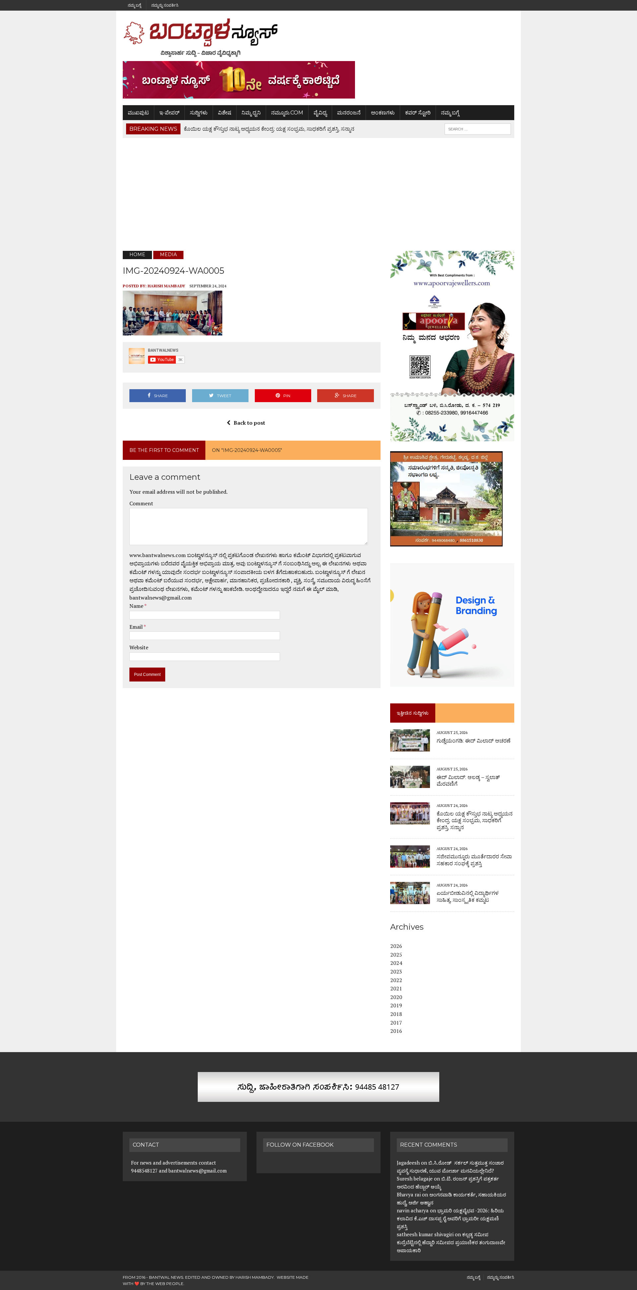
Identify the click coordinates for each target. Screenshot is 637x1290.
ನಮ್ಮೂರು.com (287, 112)
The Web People (164, 1283)
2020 (396, 997)
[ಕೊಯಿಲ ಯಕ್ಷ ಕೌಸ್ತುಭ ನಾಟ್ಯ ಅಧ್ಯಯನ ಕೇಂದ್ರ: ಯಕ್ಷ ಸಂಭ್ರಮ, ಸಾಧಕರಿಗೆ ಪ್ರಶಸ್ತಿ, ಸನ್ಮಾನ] (410, 820)
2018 (396, 1014)
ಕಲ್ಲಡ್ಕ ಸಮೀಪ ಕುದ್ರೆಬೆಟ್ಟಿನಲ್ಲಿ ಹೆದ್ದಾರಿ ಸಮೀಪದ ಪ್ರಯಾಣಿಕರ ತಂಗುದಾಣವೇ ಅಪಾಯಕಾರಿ (451, 1242)
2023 (396, 971)
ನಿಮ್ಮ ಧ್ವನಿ (251, 112)
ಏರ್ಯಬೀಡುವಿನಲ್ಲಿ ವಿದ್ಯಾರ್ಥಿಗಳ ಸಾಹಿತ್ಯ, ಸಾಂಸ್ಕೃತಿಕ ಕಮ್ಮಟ (468, 896)
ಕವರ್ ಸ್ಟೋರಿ (418, 112)
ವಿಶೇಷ (224, 112)
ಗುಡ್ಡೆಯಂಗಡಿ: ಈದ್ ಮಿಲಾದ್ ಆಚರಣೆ (474, 741)
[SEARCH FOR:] (478, 128)
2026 (396, 946)
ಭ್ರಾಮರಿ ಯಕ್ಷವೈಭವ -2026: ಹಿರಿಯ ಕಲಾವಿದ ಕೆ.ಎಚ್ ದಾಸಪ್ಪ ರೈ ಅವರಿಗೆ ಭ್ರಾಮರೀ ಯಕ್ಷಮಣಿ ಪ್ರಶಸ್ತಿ (450, 1218)
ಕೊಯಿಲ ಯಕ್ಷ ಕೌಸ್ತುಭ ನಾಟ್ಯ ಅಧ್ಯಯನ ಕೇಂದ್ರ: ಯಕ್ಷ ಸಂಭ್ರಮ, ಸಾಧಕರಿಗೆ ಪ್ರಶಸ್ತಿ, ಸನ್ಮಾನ (475, 821)
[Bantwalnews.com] (318, 37)
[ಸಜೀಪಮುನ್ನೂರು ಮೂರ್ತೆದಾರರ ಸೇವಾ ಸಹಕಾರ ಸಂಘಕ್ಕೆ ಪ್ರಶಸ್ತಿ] (410, 863)
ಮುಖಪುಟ (138, 112)
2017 (396, 1022)
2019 (396, 1005)
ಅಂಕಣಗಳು (383, 112)
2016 (396, 1031)
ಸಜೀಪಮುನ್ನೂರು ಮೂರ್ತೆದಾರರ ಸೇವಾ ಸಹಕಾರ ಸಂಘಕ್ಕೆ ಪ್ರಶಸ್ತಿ (474, 860)
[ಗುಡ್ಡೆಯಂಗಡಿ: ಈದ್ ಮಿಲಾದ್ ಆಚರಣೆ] (410, 747)
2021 (396, 988)
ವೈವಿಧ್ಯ (320, 112)
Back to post (249, 422)
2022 (396, 980)
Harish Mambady (166, 285)
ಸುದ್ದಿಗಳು (199, 112)
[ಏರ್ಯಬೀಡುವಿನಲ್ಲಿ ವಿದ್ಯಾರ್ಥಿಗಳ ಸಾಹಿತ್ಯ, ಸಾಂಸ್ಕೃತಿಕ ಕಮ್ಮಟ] (410, 899)
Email (136, 626)
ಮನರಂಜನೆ (349, 112)
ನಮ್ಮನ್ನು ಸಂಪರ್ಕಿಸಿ (164, 5)
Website (138, 647)
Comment (141, 503)
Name (136, 605)
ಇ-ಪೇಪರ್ (169, 112)
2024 (396, 963)
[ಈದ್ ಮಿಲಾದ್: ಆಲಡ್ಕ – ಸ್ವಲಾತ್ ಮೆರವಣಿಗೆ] (410, 783)
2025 (396, 954)
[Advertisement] (318, 194)
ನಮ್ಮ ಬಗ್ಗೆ (134, 5)
